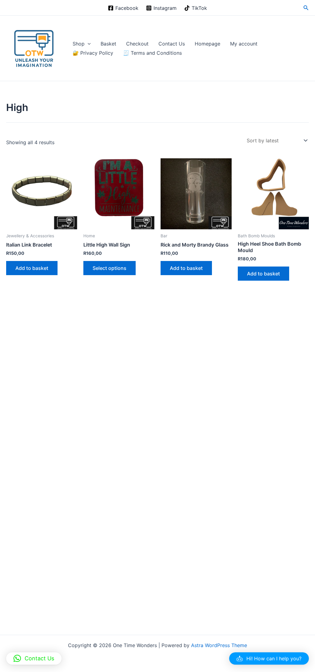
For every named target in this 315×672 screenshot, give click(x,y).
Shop (79, 44)
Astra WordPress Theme (219, 645)
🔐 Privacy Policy (93, 53)
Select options (109, 268)
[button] (306, 8)
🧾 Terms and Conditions (152, 53)
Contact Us (171, 44)
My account (243, 44)
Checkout (137, 44)
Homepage (207, 44)
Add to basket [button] (31, 268)
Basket (108, 44)
